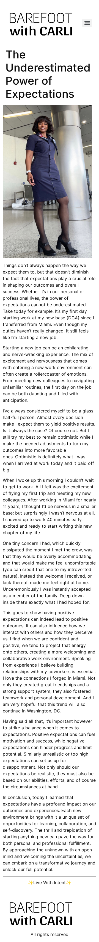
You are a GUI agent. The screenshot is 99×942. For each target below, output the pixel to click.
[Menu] (87, 23)
